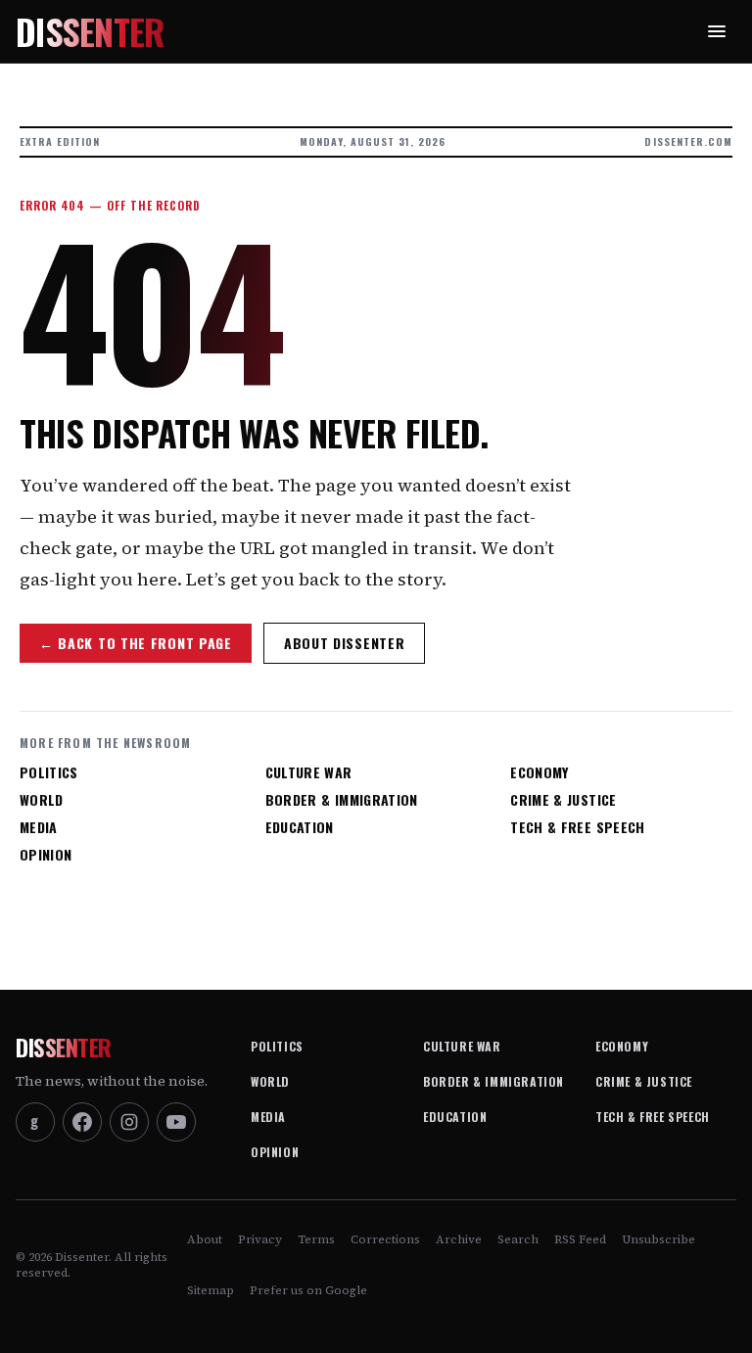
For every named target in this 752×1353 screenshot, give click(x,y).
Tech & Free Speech (577, 827)
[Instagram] (129, 1122)
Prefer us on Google (308, 1290)
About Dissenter (344, 642)
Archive (459, 1239)
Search (518, 1239)
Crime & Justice (563, 800)
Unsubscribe (658, 1239)
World (42, 800)
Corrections (385, 1239)
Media (39, 827)
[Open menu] (716, 31)
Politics (49, 772)
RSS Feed (580, 1239)
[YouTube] (176, 1122)
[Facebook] (82, 1122)
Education (299, 827)
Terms (316, 1239)
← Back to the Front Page (135, 642)
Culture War (308, 772)
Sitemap (210, 1290)
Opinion (45, 854)
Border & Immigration (341, 800)
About (204, 1239)
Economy (539, 772)
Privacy (260, 1239)
